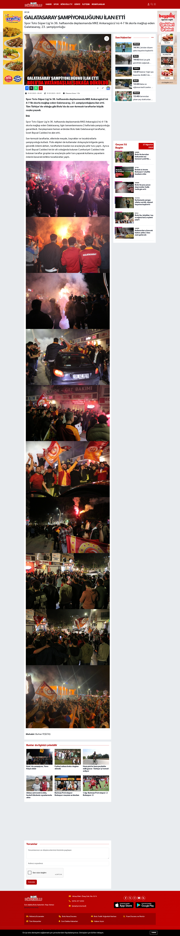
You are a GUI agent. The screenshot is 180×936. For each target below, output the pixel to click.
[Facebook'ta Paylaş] (27, 88)
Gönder (31, 882)
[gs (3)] (68, 581)
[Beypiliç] (167, 47)
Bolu (136, 56)
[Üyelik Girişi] (149, 4)
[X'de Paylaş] (31, 88)
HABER (49, 4)
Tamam (153, 932)
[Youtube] (139, 898)
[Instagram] (134, 898)
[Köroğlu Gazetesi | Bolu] (33, 4)
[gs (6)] (68, 413)
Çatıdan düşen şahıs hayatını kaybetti (143, 49)
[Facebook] (126, 898)
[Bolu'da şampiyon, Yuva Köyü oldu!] (39, 757)
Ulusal (136, 44)
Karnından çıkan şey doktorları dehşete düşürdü (142, 98)
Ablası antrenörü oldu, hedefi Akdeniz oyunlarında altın (39, 795)
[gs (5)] (68, 469)
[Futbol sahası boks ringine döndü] (68, 757)
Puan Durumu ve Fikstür (135, 916)
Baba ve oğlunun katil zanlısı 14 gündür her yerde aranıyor (143, 86)
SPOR (56, 4)
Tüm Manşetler (35, 921)
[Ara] (152, 4)
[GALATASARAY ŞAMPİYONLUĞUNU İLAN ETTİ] (67, 59)
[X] (130, 898)
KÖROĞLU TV (66, 4)
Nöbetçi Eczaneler (36, 916)
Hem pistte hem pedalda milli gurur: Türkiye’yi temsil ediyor (95, 768)
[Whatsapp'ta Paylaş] (36, 88)
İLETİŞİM (86, 4)
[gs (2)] (68, 637)
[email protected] (31, 907)
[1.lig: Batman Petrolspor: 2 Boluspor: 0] (96, 783)
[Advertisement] (67, 821)
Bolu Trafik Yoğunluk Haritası (105, 916)
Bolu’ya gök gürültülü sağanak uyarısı (141, 62)
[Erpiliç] (13, 47)
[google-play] (145, 905)
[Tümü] (152, 38)
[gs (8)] (68, 301)
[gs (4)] (68, 525)
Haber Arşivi (99, 921)
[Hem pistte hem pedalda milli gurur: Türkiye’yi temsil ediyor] (96, 757)
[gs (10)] (68, 189)
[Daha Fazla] (41, 88)
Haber (136, 68)
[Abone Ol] (108, 88)
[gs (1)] (68, 696)
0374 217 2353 (78, 901)
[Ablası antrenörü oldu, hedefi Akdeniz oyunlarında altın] (39, 783)
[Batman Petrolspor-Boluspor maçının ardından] (68, 783)
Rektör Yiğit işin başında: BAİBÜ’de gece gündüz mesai (143, 74)
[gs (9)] (68, 245)
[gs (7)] (68, 357)
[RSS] (143, 898)
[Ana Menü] (155, 4)
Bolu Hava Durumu (69, 916)
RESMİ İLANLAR (98, 4)
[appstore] (123, 905)
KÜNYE (77, 4)
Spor (26, 12)
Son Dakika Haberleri (69, 921)
